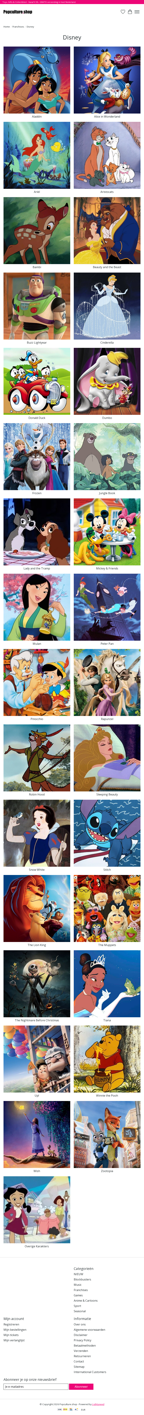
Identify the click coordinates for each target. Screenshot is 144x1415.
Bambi (37, 267)
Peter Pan (107, 644)
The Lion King (37, 945)
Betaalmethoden (85, 1345)
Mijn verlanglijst (14, 1340)
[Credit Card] (71, 1409)
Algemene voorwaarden (89, 1330)
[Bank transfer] (59, 1409)
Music (77, 1285)
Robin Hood (37, 794)
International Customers (90, 1372)
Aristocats (107, 192)
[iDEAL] (65, 1409)
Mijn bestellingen (15, 1330)
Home (7, 26)
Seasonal (80, 1311)
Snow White (37, 870)
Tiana (107, 1020)
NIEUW (78, 1274)
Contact (79, 1361)
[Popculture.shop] (18, 11)
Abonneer (81, 1387)
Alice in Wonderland (107, 116)
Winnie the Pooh (107, 1095)
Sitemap (79, 1367)
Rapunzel (107, 719)
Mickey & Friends (107, 568)
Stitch (107, 870)
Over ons (80, 1324)
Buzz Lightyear (37, 342)
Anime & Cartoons (86, 1301)
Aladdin (37, 116)
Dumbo (107, 418)
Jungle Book (107, 493)
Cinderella (107, 342)
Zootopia (107, 1171)
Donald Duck (36, 418)
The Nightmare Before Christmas (37, 1020)
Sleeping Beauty (107, 794)
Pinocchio (37, 719)
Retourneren (82, 1356)
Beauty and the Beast (107, 267)
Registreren (11, 1324)
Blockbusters (82, 1279)
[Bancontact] (76, 1409)
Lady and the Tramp (37, 568)
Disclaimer (80, 1335)
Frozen (36, 493)
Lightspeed (98, 1404)
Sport (77, 1306)
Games (78, 1295)
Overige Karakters (37, 1246)
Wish (37, 1171)
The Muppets (107, 945)
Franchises (18, 26)
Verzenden (81, 1351)
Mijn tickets (11, 1335)
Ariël (37, 192)
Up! (37, 1095)
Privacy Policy (82, 1340)
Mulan (37, 644)
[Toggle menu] (136, 11)
